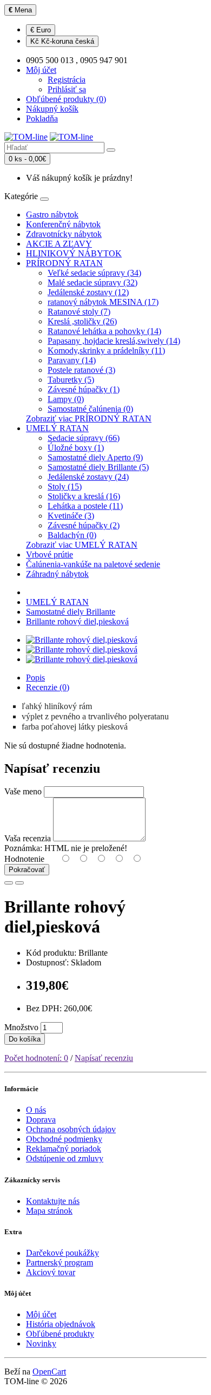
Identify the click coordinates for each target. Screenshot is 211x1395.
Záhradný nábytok (57, 574)
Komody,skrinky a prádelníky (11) (106, 350)
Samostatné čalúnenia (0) (90, 408)
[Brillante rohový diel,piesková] (81, 639)
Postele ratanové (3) (81, 370)
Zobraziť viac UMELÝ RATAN (81, 544)
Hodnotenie (24, 858)
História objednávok (60, 1324)
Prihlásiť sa (67, 89)
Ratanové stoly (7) (79, 311)
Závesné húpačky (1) (84, 389)
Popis (35, 677)
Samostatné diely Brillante (70, 611)
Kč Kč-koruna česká (62, 41)
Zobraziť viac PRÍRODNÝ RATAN (88, 418)
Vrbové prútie (49, 554)
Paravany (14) (72, 360)
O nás (36, 1109)
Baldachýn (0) (72, 535)
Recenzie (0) (47, 687)
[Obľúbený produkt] (8, 882)
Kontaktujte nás (53, 1201)
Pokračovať (27, 870)
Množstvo (21, 1027)
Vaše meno (23, 791)
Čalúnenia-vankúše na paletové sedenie (93, 564)
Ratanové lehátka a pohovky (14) (104, 331)
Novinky (41, 1343)
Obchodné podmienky (64, 1139)
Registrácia (66, 79)
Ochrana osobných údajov (71, 1129)
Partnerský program (59, 1262)
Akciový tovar (50, 1272)
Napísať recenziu (104, 1058)
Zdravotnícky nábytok (64, 234)
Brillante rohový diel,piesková (77, 621)
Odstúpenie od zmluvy (64, 1158)
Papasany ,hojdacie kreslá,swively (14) (114, 340)
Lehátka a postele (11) (85, 506)
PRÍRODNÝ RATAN (64, 263)
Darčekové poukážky (62, 1252)
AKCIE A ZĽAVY (59, 243)
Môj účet (41, 1314)
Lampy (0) (66, 399)
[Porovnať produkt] (19, 882)
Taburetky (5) (71, 379)
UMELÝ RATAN (57, 428)
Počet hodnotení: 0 (36, 1058)
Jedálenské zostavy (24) (88, 476)
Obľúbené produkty (60, 1333)
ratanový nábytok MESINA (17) (103, 302)
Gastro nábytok (52, 214)
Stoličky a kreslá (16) (84, 496)
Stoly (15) (65, 486)
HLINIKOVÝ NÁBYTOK (74, 253)
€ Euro (40, 30)
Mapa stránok (49, 1210)
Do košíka (25, 1039)
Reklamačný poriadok (63, 1148)
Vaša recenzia (27, 838)
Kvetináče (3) (71, 515)
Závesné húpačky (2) (84, 525)
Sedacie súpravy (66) (84, 438)
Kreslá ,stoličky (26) (82, 321)
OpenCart (49, 1371)
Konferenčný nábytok (63, 224)
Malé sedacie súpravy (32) (92, 282)
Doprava (41, 1119)
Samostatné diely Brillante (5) (98, 467)
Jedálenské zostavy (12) (88, 292)
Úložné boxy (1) (76, 447)
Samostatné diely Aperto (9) (95, 457)
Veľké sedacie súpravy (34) (94, 272)
